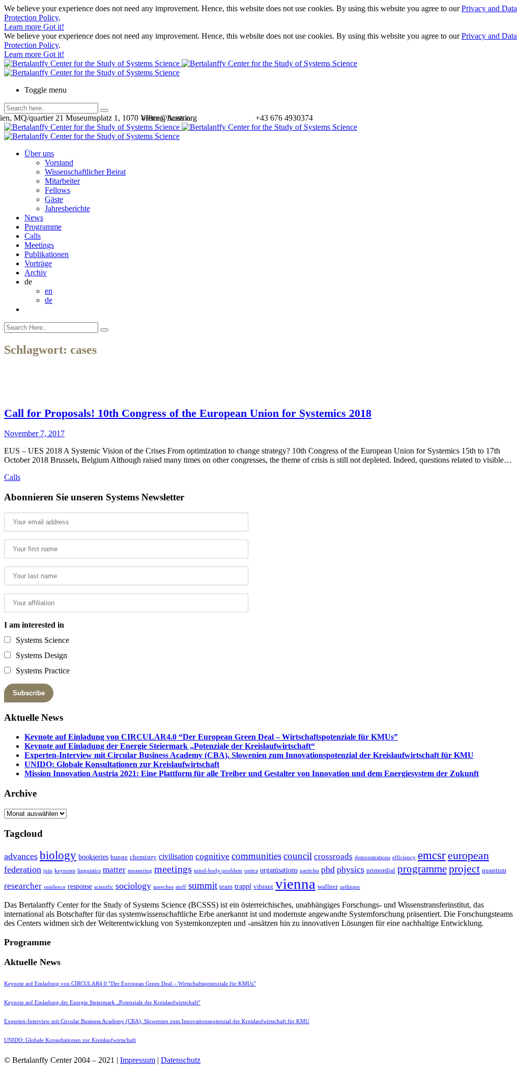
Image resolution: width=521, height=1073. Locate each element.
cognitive (212, 856)
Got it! (53, 26)
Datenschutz (180, 1060)
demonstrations (372, 857)
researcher (23, 886)
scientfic (103, 887)
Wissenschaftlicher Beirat (85, 171)
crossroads (333, 856)
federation (22, 869)
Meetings (39, 245)
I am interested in (34, 624)
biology (58, 855)
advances (21, 856)
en (48, 291)
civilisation (176, 856)
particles (309, 870)
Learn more (23, 26)
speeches (163, 887)
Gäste (54, 199)
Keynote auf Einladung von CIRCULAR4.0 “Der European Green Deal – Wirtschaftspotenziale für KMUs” (211, 736)
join (47, 870)
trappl (243, 886)
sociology (133, 886)
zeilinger (350, 887)
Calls (32, 236)
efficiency (404, 857)
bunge (119, 857)
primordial (380, 870)
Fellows (57, 190)
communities (256, 856)
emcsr (432, 855)
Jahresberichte (67, 208)
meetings (173, 868)
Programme (43, 226)
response (80, 886)
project (464, 868)
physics (350, 869)
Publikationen (46, 254)
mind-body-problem (218, 870)
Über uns (39, 153)
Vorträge (38, 263)
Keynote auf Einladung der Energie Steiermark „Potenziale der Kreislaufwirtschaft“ (169, 746)
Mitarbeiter (62, 181)
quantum (494, 870)
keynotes (64, 870)
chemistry (143, 857)
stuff (181, 887)
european (468, 856)
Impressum (137, 1060)
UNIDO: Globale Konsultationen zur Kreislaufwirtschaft (121, 764)
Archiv (35, 272)
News (33, 217)
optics (251, 870)
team (226, 886)
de (48, 300)
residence (55, 887)
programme (422, 869)
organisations (279, 870)
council (297, 856)
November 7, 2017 (34, 433)
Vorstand (59, 162)
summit (202, 885)
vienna (295, 884)
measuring (140, 870)
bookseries (93, 857)
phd (328, 869)
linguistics (89, 870)
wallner (327, 886)
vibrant (263, 886)
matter (114, 869)
